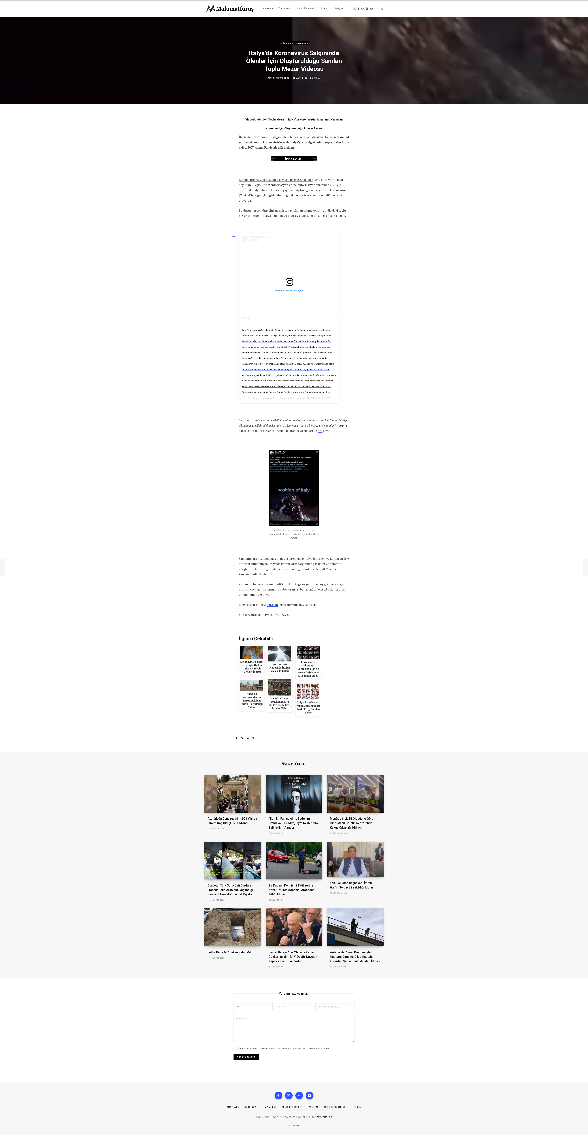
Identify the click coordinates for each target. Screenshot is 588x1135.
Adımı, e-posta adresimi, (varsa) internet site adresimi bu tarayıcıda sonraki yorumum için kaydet (283, 1048)
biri (320, 431)
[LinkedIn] (247, 738)
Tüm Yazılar (269, 1107)
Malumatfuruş (271, 398)
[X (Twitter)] (289, 1095)
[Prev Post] (2, 567)
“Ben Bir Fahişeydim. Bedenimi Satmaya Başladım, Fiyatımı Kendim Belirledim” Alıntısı (293, 823)
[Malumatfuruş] (229, 8)
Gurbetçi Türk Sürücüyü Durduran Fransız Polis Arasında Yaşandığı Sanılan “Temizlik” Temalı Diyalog (230, 890)
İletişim (356, 1107)
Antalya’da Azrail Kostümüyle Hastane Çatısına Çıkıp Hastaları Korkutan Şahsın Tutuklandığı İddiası (355, 956)
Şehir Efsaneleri (292, 1107)
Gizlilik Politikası (334, 1107)
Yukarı (295, 1125)
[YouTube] (309, 1095)
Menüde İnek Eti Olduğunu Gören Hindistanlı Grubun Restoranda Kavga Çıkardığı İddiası (352, 823)
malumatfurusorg (278, 78)
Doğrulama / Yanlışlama (294, 43)
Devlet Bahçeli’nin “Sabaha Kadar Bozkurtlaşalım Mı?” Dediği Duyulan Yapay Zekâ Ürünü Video (293, 956)
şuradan (272, 605)
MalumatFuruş (323, 1117)
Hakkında (250, 1107)
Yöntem (313, 1107)
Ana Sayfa (233, 1107)
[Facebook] (236, 738)
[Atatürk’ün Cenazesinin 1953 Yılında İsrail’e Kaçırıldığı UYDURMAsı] (232, 794)
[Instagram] (299, 1095)
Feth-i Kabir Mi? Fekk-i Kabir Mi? (229, 952)
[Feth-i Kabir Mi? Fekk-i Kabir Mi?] (232, 927)
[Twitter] (242, 738)
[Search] (381, 8)
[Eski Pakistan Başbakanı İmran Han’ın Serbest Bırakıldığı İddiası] (355, 859)
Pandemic (245, 574)
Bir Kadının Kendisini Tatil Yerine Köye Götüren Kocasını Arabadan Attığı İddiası (292, 890)
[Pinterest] (253, 738)
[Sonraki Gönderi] (585, 567)
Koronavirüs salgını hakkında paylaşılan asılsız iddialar (276, 180)
